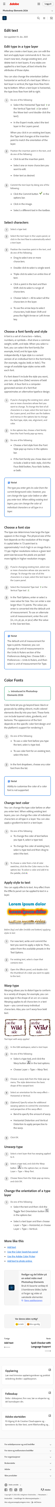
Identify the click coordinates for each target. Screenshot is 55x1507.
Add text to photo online (20, 1261)
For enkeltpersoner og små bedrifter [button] (20, 1444)
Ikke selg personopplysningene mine (17, 1502)
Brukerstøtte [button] (10, 1463)
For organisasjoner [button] (12, 1457)
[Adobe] (14, 4)
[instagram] (10, 1489)
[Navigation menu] (4, 4)
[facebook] (6, 1489)
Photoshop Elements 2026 (15, 10)
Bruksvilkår (8, 1498)
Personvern (42, 1495)
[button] (39, 4)
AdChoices (37, 1502)
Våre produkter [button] (11, 1475)
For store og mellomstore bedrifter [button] (19, 1450)
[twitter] (15, 1489)
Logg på (48, 4)
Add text (11, 1247)
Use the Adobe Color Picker (21, 1256)
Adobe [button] (7, 1469)
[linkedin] (20, 1489)
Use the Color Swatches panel (22, 1251)
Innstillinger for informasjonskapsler (26, 1498)
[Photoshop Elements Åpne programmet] (51, 18)
